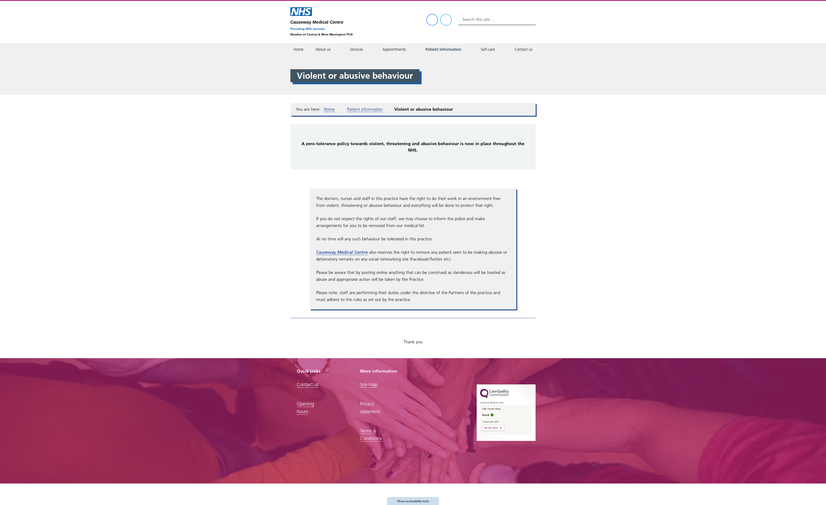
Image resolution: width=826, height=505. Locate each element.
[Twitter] (446, 20)
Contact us (523, 49)
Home (299, 49)
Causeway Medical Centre (316, 22)
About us (322, 49)
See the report (491, 428)
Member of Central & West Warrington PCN (321, 34)
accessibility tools (413, 501)
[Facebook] (432, 20)
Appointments (394, 49)
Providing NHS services (307, 29)
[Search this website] (530, 19)
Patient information (443, 49)
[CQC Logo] (494, 397)
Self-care (488, 49)
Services (356, 49)
